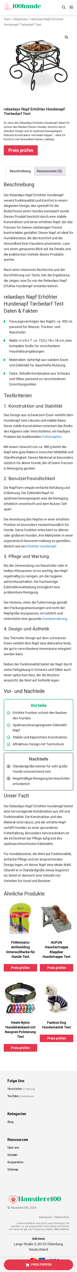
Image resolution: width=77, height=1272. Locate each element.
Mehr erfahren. (62, 1229)
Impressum (46, 1217)
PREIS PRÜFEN (41, 1264)
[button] (66, 37)
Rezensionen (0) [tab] (49, 171)
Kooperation (15, 1162)
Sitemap (12, 1169)
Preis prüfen (20, 150)
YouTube (13, 1096)
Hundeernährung (54, 619)
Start (7, 19)
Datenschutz (62, 1217)
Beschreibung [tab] (20, 171)
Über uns (13, 1147)
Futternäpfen (51, 437)
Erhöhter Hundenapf (41, 546)
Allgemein (20, 19)
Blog (10, 1122)
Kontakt (12, 1155)
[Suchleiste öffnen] (63, 7)
